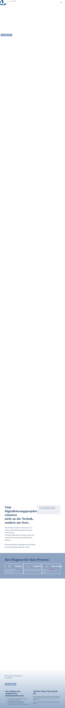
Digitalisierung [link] (52, 569)
